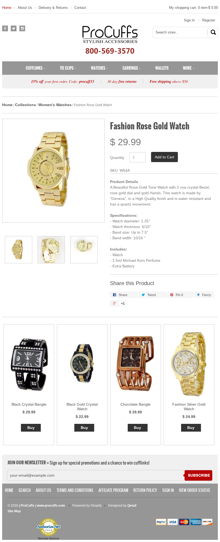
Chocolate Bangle (135, 404)
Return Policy (145, 490)
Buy (31, 427)
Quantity (117, 157)
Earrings (131, 68)
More (187, 68)
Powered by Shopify (87, 505)
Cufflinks (34, 68)
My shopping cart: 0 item (193, 8)
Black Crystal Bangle (29, 404)
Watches (98, 68)
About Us (25, 8)
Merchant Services (48, 538)
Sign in (168, 490)
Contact (80, 8)
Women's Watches (55, 105)
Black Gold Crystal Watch (82, 406)
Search (25, 490)
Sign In (189, 20)
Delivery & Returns (53, 8)
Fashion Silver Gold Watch (189, 406)
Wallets (161, 68)
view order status (194, 490)
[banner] (110, 39)
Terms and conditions (75, 490)
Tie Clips (67, 68)
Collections (25, 105)
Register (208, 20)
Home (6, 8)
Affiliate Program (113, 490)
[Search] (212, 32)
